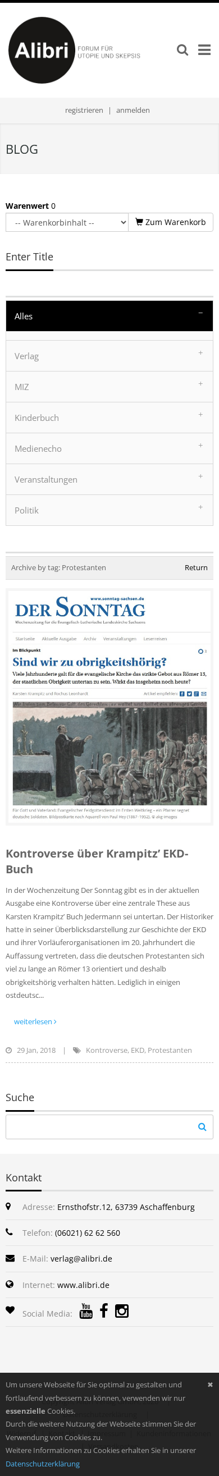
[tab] (109, 315)
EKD (137, 1050)
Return (196, 567)
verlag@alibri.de (81, 1258)
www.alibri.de (83, 1285)
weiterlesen (34, 1021)
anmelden (133, 110)
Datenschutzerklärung (43, 1464)
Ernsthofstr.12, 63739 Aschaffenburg (126, 1207)
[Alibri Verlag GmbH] (91, 49)
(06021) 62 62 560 (87, 1232)
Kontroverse (106, 1050)
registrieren (84, 110)
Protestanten (170, 1050)
